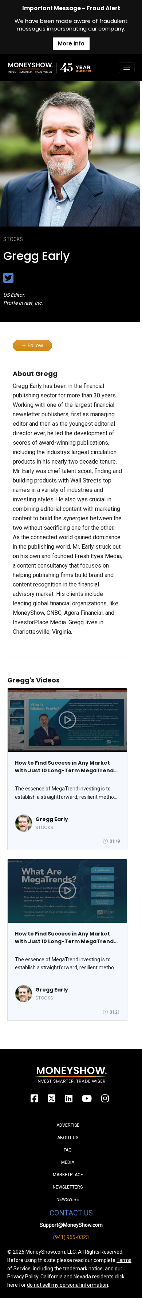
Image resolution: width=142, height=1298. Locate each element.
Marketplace (68, 1174)
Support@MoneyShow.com (71, 1225)
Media (67, 1162)
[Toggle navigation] (127, 67)
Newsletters (68, 1187)
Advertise (67, 1125)
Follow (34, 345)
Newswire (67, 1199)
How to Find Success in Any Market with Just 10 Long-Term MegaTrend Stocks (64, 766)
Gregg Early (51, 819)
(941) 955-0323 (71, 1237)
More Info (71, 43)
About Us (67, 1137)
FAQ (68, 1150)
